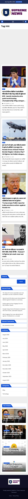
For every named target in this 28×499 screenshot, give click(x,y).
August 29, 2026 (9, 420)
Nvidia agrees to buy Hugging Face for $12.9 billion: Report (13, 450)
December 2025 (7, 365)
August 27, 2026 (9, 453)
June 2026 (5, 342)
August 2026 (6, 334)
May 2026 (5, 346)
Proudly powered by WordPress (9, 490)
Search (4, 276)
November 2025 (7, 368)
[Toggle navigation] (13, 22)
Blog (4, 89)
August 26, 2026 (9, 469)
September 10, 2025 (9, 156)
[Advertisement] (14, 44)
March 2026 (6, 353)
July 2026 (5, 338)
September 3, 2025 (8, 210)
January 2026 (6, 361)
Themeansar (13, 492)
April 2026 (5, 349)
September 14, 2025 (9, 103)
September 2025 (7, 376)
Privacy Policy (16, 495)
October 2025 (6, 372)
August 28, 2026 (9, 436)
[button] (23, 21)
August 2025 (6, 380)
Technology (6, 394)
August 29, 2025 (8, 259)
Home (10, 495)
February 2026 (6, 357)
